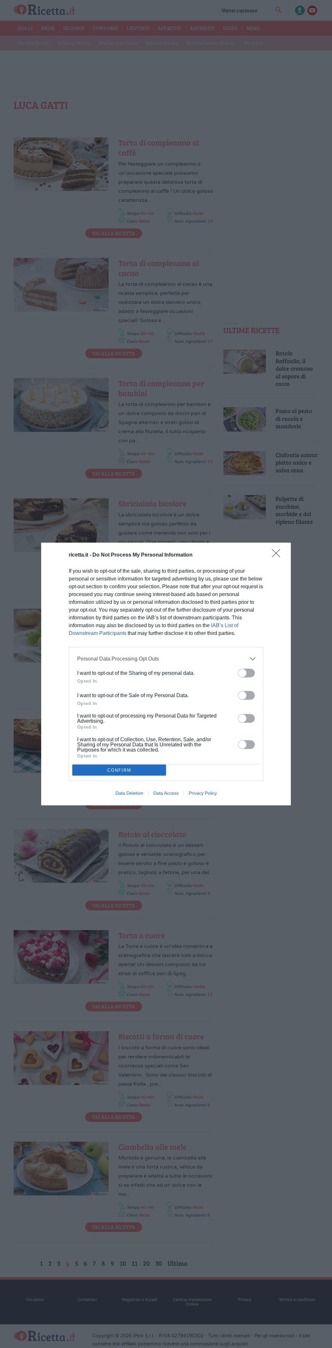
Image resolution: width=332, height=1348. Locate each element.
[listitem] (166, 658)
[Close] (278, 555)
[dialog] (166, 674)
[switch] (246, 673)
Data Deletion (129, 793)
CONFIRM (119, 770)
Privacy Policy (203, 793)
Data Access (166, 793)
